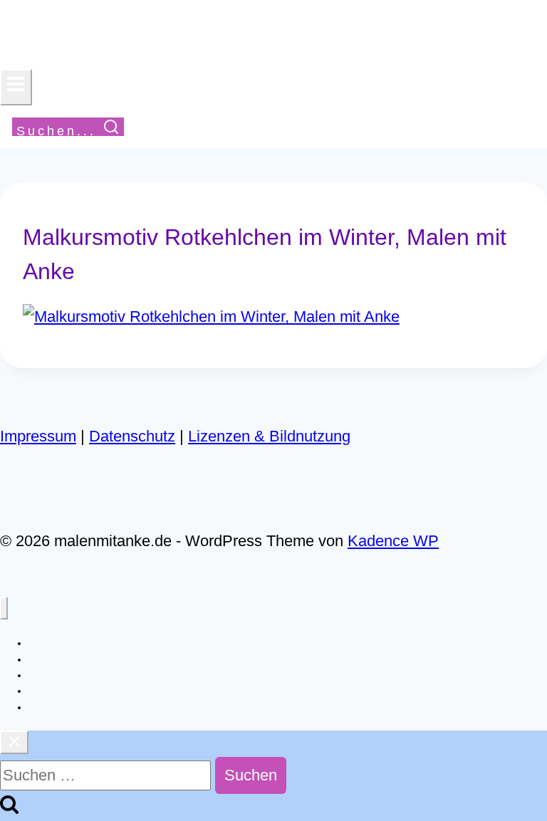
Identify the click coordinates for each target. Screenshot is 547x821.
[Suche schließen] (14, 742)
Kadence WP (393, 541)
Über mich (51, 707)
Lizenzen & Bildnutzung (269, 436)
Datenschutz (132, 436)
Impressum (38, 436)
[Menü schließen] (4, 608)
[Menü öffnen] (16, 87)
